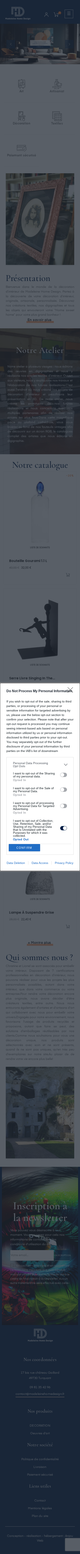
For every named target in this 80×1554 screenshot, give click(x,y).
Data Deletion (16, 863)
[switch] (63, 775)
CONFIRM (24, 847)
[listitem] (40, 765)
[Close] (72, 691)
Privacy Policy (64, 863)
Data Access (40, 863)
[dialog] (40, 777)
